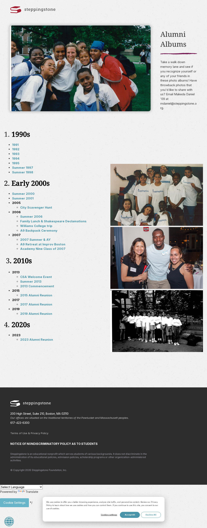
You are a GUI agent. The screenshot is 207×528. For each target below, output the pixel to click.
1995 (15, 163)
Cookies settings (109, 515)
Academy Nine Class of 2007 (42, 249)
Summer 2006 (31, 216)
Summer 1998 (22, 172)
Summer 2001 (23, 198)
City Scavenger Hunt (36, 207)
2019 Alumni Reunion (36, 314)
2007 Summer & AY (35, 240)
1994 (15, 158)
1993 (15, 154)
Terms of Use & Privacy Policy (29, 433)
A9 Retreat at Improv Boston (42, 244)
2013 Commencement (37, 286)
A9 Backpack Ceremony (38, 230)
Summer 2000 (23, 194)
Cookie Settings (14, 503)
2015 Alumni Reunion (36, 295)
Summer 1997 (22, 168)
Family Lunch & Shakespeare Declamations (53, 221)
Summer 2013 (30, 281)
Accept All (130, 515)
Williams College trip (36, 226)
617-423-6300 (20, 422)
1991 (15, 145)
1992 (15, 149)
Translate (31, 492)
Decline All (151, 515)
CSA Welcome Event (36, 277)
